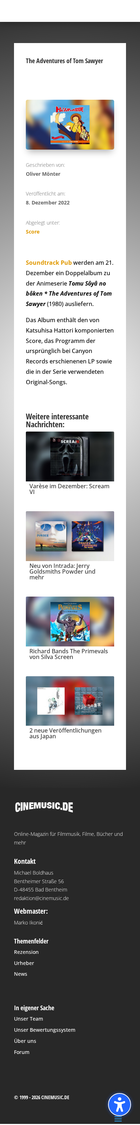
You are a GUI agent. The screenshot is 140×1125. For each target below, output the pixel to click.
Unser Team (28, 1018)
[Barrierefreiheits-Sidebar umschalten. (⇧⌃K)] (119, 1104)
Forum (21, 1052)
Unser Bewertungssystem (44, 1029)
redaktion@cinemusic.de (41, 898)
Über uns (25, 1040)
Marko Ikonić (28, 922)
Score (32, 231)
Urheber (24, 963)
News (20, 973)
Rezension (26, 952)
